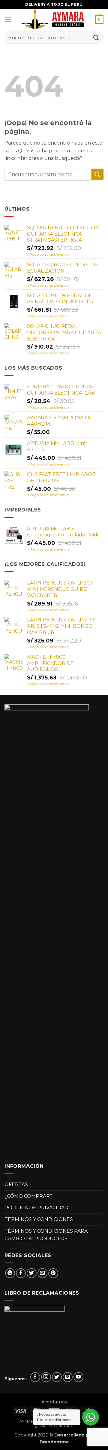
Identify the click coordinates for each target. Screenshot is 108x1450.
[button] (8, 19)
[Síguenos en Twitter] (57, 1377)
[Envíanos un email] (68, 1377)
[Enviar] (96, 37)
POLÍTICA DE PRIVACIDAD (36, 1207)
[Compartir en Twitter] (32, 1273)
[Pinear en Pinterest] (53, 1273)
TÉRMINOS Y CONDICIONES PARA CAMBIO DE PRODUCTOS (46, 1235)
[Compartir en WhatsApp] (10, 1273)
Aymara (28, 1421)
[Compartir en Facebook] (21, 1273)
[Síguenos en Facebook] (35, 1377)
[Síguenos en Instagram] (46, 1377)
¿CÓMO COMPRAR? (28, 1196)
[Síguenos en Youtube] (78, 1377)
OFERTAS (16, 1184)
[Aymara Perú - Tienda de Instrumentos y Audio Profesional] (54, 19)
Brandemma (54, 1442)
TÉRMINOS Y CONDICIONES (38, 1219)
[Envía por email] (42, 1273)
